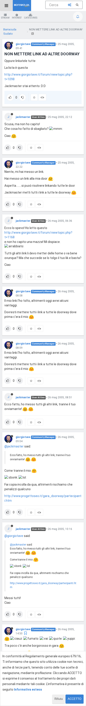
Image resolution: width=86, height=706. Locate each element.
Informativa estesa (28, 689)
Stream (5, 18)
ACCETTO (74, 698)
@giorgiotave (13, 536)
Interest (17, 18)
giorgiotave (23, 44)
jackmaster (23, 117)
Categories (30, 18)
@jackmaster (14, 446)
